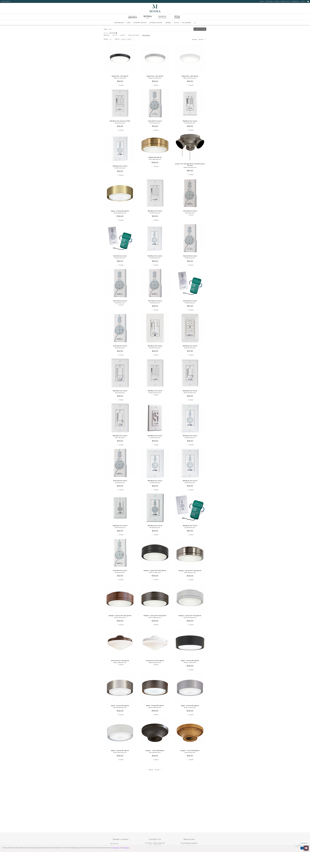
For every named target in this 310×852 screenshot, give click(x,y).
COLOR (122, 35)
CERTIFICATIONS (133, 35)
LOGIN (303, 1)
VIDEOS (277, 1)
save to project (128, 69)
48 (111, 39)
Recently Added (126, 39)
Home (105, 29)
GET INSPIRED (186, 22)
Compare (121, 85)
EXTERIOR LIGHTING (156, 22)
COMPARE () (295, 1)
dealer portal (5, 1)
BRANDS (168, 22)
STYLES (176, 22)
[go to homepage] (155, 8)
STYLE (114, 35)
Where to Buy (285, 1)
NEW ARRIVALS (119, 22)
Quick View (111, 69)
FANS (128, 22)
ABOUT (262, 1)
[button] (309, 846)
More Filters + (146, 35)
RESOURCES (269, 1)
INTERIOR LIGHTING (140, 22)
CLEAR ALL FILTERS (200, 29)
